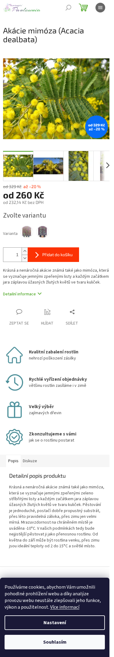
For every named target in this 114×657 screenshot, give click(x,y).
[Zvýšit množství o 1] (25, 251)
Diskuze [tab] (30, 461)
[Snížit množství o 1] (25, 258)
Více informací (64, 607)
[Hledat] (68, 8)
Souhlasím (55, 642)
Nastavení (54, 622)
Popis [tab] (13, 461)
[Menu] (100, 8)
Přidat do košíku (57, 254)
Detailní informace (19, 294)
